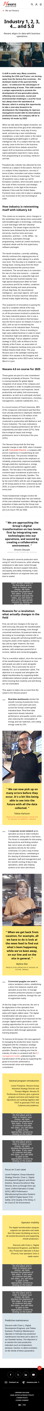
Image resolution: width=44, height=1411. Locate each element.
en (19, 1405)
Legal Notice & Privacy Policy (22, 1395)
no (24, 1405)
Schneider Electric (17, 450)
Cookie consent (22, 1400)
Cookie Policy (22, 1398)
